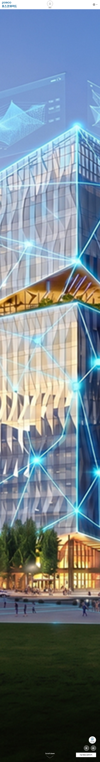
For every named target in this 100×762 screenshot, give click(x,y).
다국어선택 (95, 4)
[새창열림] (92, 740)
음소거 (93, 748)
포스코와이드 (9, 5)
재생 (86, 748)
